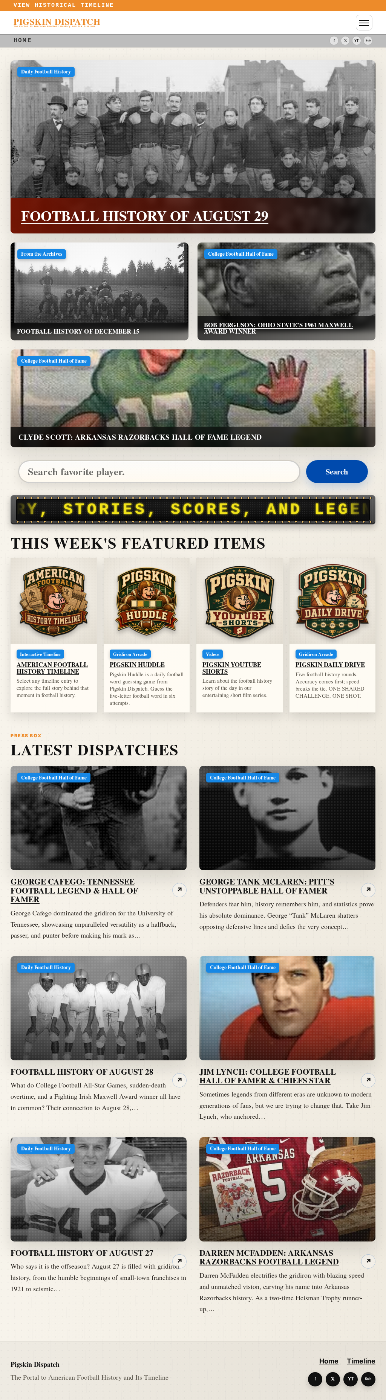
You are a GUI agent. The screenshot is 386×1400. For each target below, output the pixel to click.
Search (337, 471)
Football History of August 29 (144, 215)
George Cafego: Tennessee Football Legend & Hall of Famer (74, 890)
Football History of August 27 (82, 1252)
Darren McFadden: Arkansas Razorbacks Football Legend (269, 1257)
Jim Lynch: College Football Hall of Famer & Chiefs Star (267, 1076)
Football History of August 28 (82, 1071)
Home (329, 1361)
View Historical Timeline (64, 5)
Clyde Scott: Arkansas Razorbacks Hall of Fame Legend (140, 437)
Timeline (361, 1361)
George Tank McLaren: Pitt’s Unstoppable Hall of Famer (266, 885)
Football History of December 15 (78, 331)
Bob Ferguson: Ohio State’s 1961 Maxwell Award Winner (278, 328)
